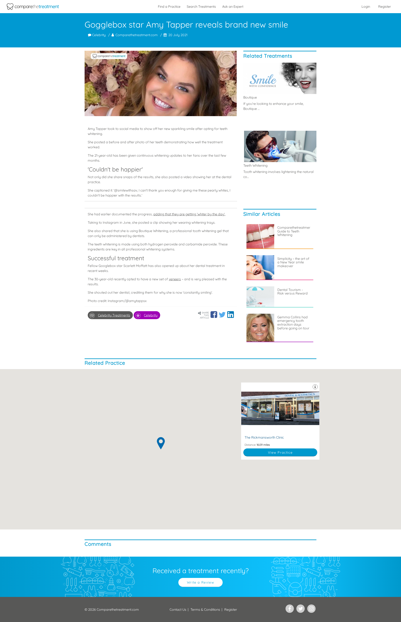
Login (366, 6)
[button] (214, 314)
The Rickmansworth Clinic (280, 421)
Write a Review (200, 582)
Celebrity (98, 35)
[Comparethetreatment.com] (33, 6)
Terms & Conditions (205, 609)
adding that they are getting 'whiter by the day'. (189, 214)
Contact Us (178, 609)
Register (384, 6)
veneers (175, 279)
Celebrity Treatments (114, 315)
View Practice (280, 452)
